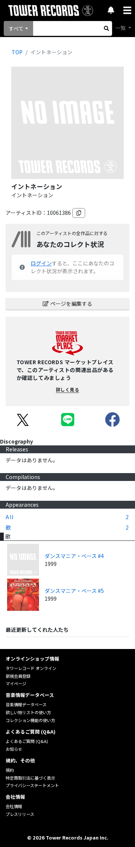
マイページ (16, 683)
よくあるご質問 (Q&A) (27, 741)
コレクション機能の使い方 (30, 720)
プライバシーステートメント (32, 785)
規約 (10, 770)
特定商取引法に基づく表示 (30, 778)
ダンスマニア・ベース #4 (74, 556)
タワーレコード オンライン (31, 668)
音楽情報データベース (26, 704)
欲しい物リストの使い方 (28, 712)
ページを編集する (71, 303)
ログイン (41, 263)
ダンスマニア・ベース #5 (74, 590)
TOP (17, 52)
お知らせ (14, 749)
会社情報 (14, 806)
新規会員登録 (18, 676)
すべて (16, 28)
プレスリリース (20, 814)
